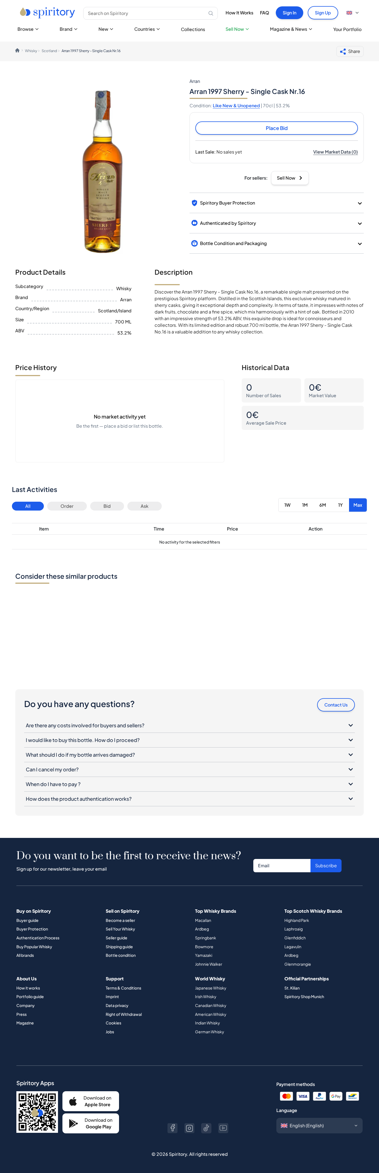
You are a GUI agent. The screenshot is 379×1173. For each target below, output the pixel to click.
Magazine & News (288, 29)
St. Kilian (292, 987)
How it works (28, 987)
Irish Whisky (205, 996)
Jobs (110, 1031)
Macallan (203, 920)
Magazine (25, 1022)
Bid (107, 506)
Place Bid (277, 128)
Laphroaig (293, 928)
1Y (340, 505)
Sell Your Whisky (120, 928)
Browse (25, 29)
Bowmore (204, 946)
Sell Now (235, 29)
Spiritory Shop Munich (304, 996)
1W (287, 505)
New (103, 29)
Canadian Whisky (210, 1005)
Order (67, 506)
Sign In (289, 13)
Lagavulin (292, 946)
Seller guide (116, 937)
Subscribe (326, 865)
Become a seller (120, 920)
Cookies (113, 1022)
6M (322, 505)
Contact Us (336, 705)
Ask (144, 506)
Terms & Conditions (123, 987)
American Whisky (210, 1014)
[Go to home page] (48, 13)
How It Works (239, 13)
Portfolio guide (30, 996)
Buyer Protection (32, 928)
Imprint (112, 996)
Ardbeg (202, 928)
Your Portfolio (347, 29)
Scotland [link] (49, 51)
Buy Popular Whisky (34, 946)
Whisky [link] (31, 51)
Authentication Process (37, 937)
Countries (144, 29)
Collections (193, 29)
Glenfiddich (295, 937)
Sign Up (323, 13)
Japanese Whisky (210, 987)
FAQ (264, 13)
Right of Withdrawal (124, 1014)
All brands (25, 955)
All (28, 506)
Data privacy (117, 1005)
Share (354, 51)
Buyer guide (27, 920)
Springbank (205, 937)
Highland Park (296, 920)
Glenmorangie (297, 964)
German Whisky (209, 1031)
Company (25, 1005)
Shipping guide (119, 946)
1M (305, 505)
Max (357, 505)
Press (21, 1014)
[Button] (172, 1128)
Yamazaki (203, 955)
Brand (66, 29)
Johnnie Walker (208, 964)
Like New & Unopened (236, 105)
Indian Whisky (207, 1022)
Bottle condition (121, 955)
